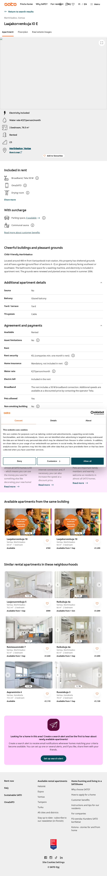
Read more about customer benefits (22, 232)
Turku (40, 807)
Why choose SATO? (80, 789)
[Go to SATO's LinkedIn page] (61, 857)
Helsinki (41, 786)
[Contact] (67, 4)
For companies (78, 813)
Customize (52, 461)
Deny (19, 461)
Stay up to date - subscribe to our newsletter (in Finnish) (52, 819)
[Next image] (49, 522)
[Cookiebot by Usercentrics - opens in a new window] (92, 413)
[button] (37, 178)
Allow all (87, 461)
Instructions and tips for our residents (85, 807)
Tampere (42, 802)
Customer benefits (80, 799)
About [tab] (88, 420)
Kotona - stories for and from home (85, 829)
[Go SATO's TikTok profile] (56, 857)
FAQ (6, 788)
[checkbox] (47, 541)
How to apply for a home (83, 794)
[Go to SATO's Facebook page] (45, 857)
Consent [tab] (18, 420)
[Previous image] (7, 522)
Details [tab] (53, 420)
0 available (31, 217)
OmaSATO (9, 802)
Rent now (9, 781)
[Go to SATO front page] (10, 4)
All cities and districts (48, 812)
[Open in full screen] (102, 43)
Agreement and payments (23, 325)
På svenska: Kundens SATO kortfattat (84, 820)
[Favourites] (73, 4)
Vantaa (41, 796)
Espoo (41, 791)
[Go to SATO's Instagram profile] (50, 857)
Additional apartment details (25, 282)
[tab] (8, 32)
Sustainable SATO (13, 795)
